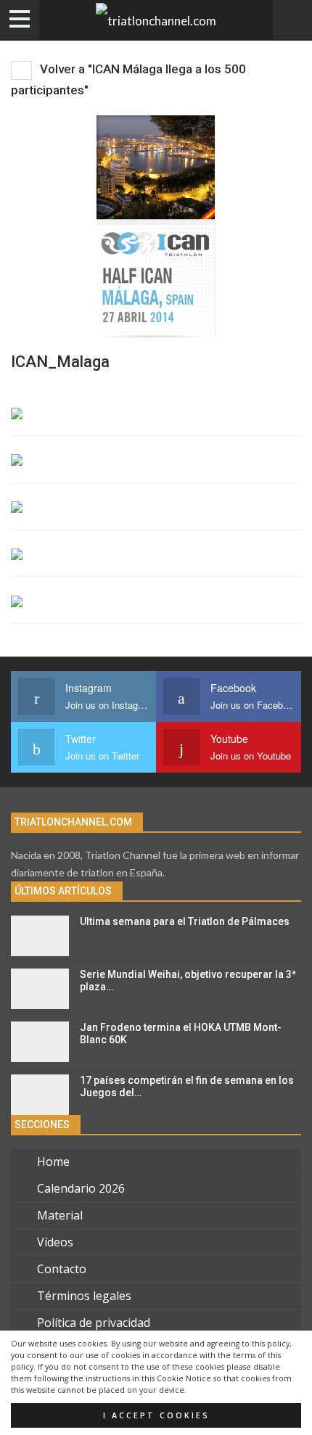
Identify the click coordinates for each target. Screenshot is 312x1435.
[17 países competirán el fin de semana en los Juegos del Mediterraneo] (40, 1094)
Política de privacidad (93, 1323)
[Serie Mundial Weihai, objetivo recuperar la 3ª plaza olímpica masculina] (40, 989)
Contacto (61, 1269)
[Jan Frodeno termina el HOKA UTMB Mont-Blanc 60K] (40, 1041)
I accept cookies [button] (156, 1415)
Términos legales (84, 1296)
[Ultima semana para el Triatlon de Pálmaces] (40, 936)
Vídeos (55, 1242)
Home (53, 1161)
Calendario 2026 (81, 1188)
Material (60, 1215)
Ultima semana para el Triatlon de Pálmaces (185, 921)
